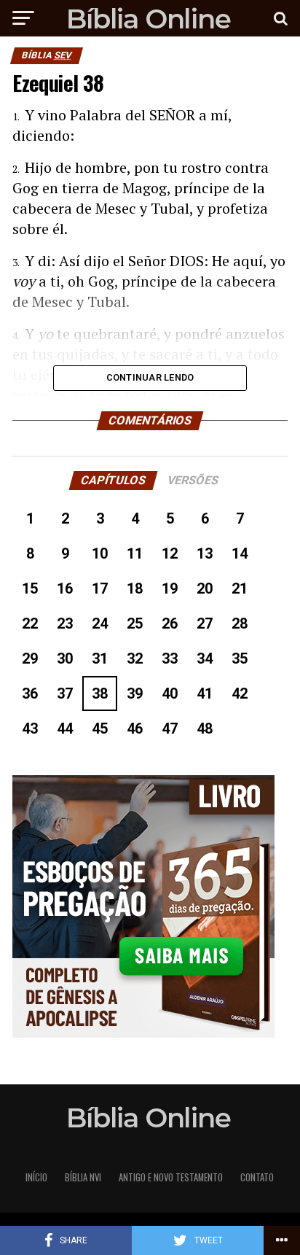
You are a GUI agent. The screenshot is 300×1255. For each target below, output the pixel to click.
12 (170, 553)
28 (240, 623)
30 (65, 658)
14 (240, 553)
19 (170, 588)
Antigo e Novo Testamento (171, 1177)
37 (65, 693)
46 (135, 728)
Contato (257, 1177)
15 (30, 588)
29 (30, 658)
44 (65, 728)
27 (205, 623)
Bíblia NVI (83, 1177)
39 (135, 693)
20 (205, 588)
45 (100, 728)
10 (100, 553)
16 (65, 588)
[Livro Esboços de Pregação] (150, 907)
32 (135, 658)
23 (65, 623)
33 (170, 658)
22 (30, 623)
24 (100, 623)
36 (30, 693)
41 (205, 693)
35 (240, 658)
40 (170, 693)
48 (205, 728)
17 (100, 588)
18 (135, 588)
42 (240, 693)
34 (205, 658)
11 (135, 553)
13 (205, 553)
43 (30, 728)
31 (100, 658)
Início (36, 1177)
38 (100, 693)
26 (170, 623)
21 (240, 588)
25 (135, 623)
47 (170, 728)
